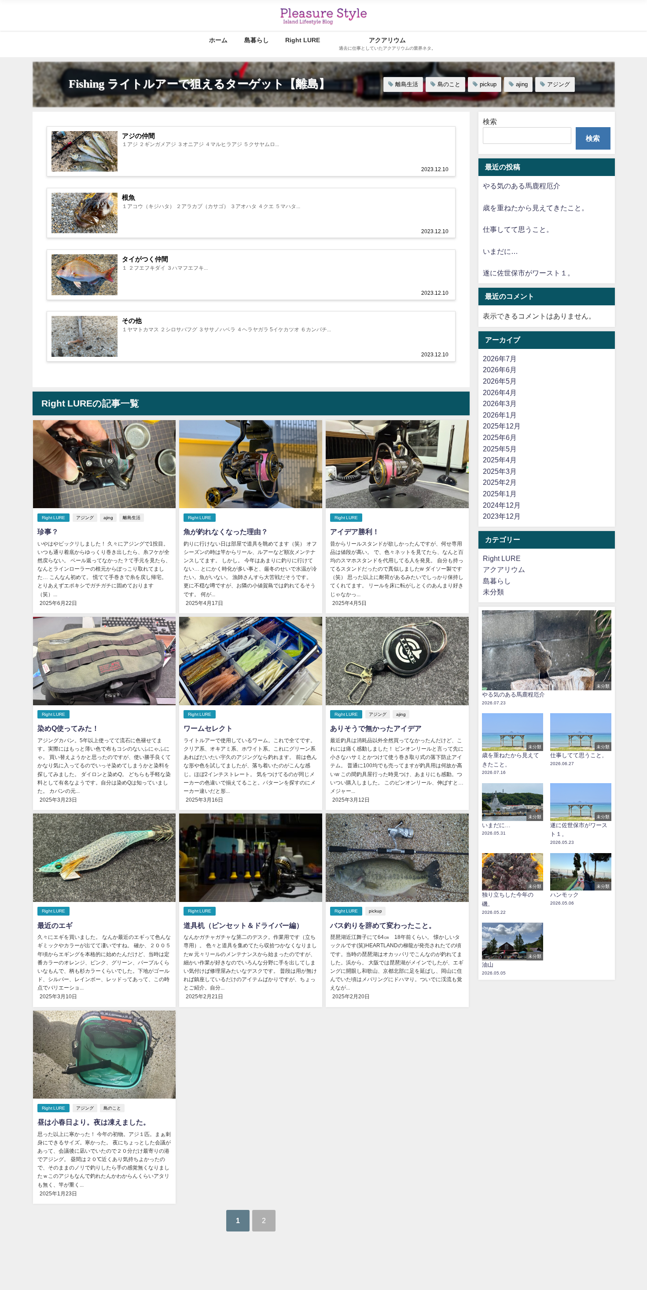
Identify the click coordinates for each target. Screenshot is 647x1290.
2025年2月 (500, 482)
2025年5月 (500, 448)
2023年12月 (502, 516)
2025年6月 (500, 437)
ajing (522, 84)
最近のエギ (55, 925)
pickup (488, 84)
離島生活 (406, 84)
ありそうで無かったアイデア (376, 728)
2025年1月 (500, 493)
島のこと (448, 84)
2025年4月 (500, 459)
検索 (490, 121)
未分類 (493, 591)
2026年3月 (500, 403)
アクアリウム (504, 569)
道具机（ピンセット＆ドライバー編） (243, 925)
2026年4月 (500, 392)
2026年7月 (500, 358)
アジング (558, 84)
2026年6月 (500, 369)
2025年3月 (500, 471)
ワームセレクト (208, 728)
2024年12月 (502, 505)
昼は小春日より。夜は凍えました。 (93, 1121)
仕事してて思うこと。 (518, 229)
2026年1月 (500, 414)
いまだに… (500, 251)
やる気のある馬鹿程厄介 (521, 185)
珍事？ (48, 531)
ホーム (218, 40)
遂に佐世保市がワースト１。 (528, 272)
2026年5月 (500, 381)
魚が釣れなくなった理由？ (226, 531)
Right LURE (302, 40)
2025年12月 (502, 425)
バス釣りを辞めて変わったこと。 (383, 925)
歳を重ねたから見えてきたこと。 (535, 207)
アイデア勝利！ (354, 531)
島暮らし (256, 40)
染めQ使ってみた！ (68, 728)
